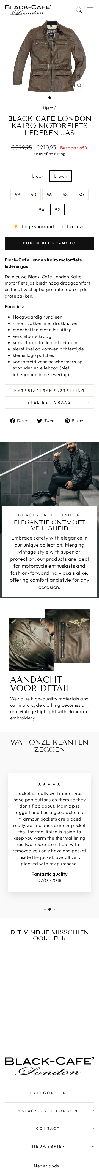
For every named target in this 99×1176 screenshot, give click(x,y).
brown (60, 176)
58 (17, 194)
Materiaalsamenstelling (49, 390)
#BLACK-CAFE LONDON (48, 1110)
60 (33, 194)
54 (42, 209)
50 (81, 194)
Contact (48, 1128)
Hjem (48, 107)
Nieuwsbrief (48, 1146)
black (37, 176)
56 (49, 194)
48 (65, 194)
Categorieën (48, 1093)
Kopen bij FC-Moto (49, 243)
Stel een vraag (50, 402)
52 (57, 209)
